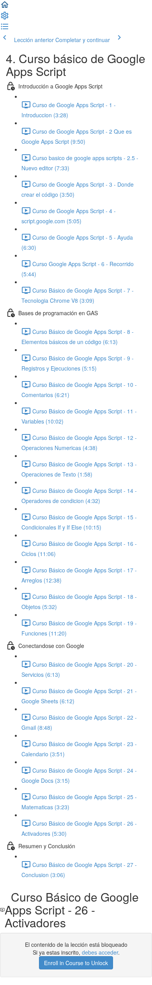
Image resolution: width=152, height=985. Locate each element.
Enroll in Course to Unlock (76, 963)
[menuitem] (4, 18)
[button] (4, 7)
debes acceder (100, 952)
